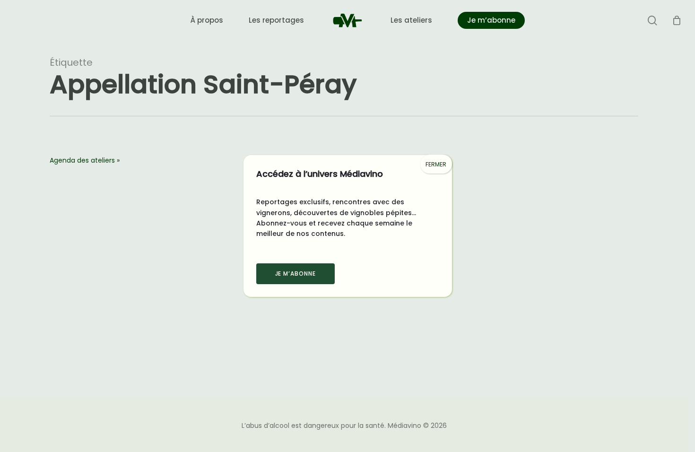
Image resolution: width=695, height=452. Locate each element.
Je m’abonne (295, 273)
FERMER (436, 164)
